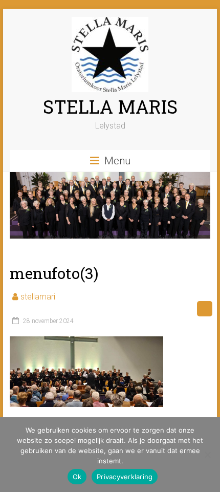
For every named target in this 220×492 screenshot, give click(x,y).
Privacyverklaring (124, 477)
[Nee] (207, 455)
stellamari (37, 297)
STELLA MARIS (110, 106)
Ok (77, 477)
